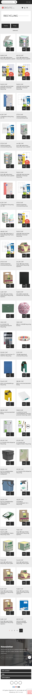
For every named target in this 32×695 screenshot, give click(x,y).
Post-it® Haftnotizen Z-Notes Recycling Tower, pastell (7, 235)
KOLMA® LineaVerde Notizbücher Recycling (22, 294)
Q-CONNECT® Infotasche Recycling (7, 443)
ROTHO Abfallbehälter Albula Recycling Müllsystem (6, 473)
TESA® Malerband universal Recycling (21, 355)
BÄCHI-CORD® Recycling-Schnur (23, 325)
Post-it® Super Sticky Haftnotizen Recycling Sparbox (22, 265)
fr (27, 2)
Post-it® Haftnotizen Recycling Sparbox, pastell (7, 58)
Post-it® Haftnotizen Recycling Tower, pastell (23, 58)
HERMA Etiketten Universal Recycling (21, 117)
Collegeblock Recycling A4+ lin (7, 117)
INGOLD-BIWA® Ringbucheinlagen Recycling (21, 623)
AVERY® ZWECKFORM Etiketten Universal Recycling (6, 88)
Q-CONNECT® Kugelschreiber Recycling (23, 443)
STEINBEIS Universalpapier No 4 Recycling (22, 503)
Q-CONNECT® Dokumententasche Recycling (6, 326)
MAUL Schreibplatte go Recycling (7, 384)
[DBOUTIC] (8, 7)
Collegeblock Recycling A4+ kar (7, 205)
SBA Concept (19, 692)
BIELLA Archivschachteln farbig (23, 384)
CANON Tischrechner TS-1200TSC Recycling (7, 355)
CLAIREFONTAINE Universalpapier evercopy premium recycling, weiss (23, 414)
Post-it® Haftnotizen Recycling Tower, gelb (6, 562)
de (29, 2)
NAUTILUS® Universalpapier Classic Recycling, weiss (7, 533)
